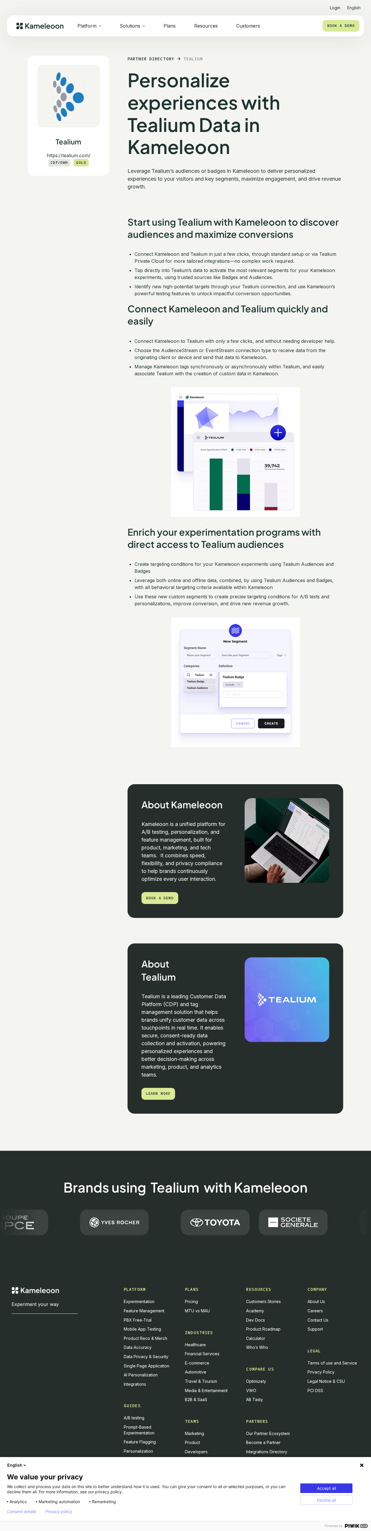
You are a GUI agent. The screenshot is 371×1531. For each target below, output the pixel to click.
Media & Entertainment (206, 1390)
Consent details (21, 1511)
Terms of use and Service (332, 1362)
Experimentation (139, 1301)
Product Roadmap (263, 1329)
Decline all (326, 1500)
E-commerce (197, 1362)
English (14, 1465)
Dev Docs (255, 1320)
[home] (39, 26)
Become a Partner (263, 1442)
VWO (251, 1390)
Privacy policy (59, 1511)
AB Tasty (254, 1399)
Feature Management (144, 1310)
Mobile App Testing (142, 1329)
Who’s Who (257, 1347)
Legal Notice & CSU (326, 1381)
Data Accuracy (138, 1347)
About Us (316, 1301)
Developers (196, 1451)
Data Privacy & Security (146, 1356)
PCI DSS (315, 1390)
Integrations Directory (266, 1451)
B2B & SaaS (196, 1399)
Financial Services (202, 1353)
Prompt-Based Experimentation (139, 1430)
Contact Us (318, 1320)
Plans (169, 26)
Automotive (195, 1371)
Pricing (191, 1301)
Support (315, 1329)
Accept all (326, 1488)
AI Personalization (141, 1374)
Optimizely (256, 1381)
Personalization (138, 1451)
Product (192, 1442)
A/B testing (134, 1417)
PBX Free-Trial (138, 1320)
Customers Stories (263, 1301)
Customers (248, 26)
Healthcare (195, 1344)
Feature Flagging (140, 1441)
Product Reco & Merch (145, 1338)
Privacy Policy (321, 1371)
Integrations (135, 1384)
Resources (206, 26)
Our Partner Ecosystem (268, 1433)
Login (335, 7)
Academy (255, 1310)
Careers (315, 1310)
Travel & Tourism (201, 1381)
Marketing (194, 1433)
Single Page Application (146, 1365)
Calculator (255, 1338)
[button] (354, 5)
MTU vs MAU (197, 1310)
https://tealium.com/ (68, 155)
